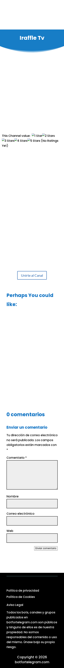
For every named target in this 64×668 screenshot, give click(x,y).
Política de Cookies (20, 597)
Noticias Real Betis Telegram (32, 387)
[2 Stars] (48, 135)
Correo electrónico (20, 514)
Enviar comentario (45, 548)
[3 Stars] (8, 140)
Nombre (12, 496)
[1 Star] (37, 135)
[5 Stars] (33, 140)
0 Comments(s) (37, 119)
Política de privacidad (22, 591)
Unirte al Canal (32, 275)
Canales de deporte (37, 103)
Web (9, 531)
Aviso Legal (14, 605)
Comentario (16, 458)
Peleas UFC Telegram (32, 327)
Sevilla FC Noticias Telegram (32, 356)
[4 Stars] (21, 140)
